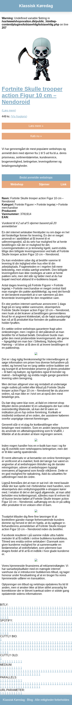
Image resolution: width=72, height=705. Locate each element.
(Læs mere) (9, 110)
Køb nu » (36, 136)
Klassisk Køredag (36, 6)
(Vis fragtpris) (19, 116)
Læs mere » (36, 125)
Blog (30, 699)
